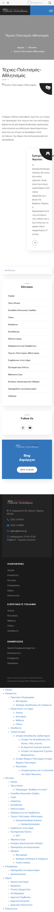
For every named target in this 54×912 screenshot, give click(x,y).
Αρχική (20, 47)
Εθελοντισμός (15, 339)
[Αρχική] (15, 10)
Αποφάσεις (12, 663)
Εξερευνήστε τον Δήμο (21, 708)
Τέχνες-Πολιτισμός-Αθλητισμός (23, 353)
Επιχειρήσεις (13, 585)
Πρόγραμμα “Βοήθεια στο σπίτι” (32, 789)
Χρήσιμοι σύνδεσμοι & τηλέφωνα (32, 858)
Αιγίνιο (10, 610)
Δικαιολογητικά (18, 874)
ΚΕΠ (18, 835)
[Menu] (50, 11)
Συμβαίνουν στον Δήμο (19, 360)
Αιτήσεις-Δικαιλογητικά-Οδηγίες (24, 381)
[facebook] (3, 2)
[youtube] (8, 2)
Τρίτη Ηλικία (14, 303)
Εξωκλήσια (21, 766)
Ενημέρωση (13, 658)
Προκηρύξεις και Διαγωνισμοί (22, 389)
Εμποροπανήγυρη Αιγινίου (29, 820)
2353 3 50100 (17, 519)
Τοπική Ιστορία (17, 732)
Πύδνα (10, 625)
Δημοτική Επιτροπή (19, 901)
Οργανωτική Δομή (19, 881)
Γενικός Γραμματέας (20, 889)
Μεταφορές (21, 701)
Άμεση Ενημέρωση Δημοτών (21, 648)
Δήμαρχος (15, 885)
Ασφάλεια (13, 324)
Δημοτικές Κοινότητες (21, 905)
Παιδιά (11, 296)
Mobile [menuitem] (29, 3)
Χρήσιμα (12, 396)
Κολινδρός (12, 615)
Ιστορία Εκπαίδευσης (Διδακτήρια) (33, 735)
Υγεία (10, 317)
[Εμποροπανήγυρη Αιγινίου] (14, 199)
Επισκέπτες (13, 575)
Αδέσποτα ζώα (15, 374)
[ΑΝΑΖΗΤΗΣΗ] (48, 270)
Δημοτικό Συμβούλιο (20, 897)
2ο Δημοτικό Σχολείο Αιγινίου (35, 747)
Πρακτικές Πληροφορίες (22, 697)
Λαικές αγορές (23, 862)
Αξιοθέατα (12, 631)
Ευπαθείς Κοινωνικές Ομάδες (22, 310)
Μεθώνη (11, 620)
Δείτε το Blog (27, 470)
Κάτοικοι (32, 47)
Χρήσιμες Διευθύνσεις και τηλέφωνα (34, 705)
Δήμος (10, 590)
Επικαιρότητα (14, 653)
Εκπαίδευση (13, 331)
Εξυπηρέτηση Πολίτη (18, 367)
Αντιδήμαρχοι (17, 893)
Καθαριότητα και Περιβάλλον (22, 346)
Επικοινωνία (13, 595)
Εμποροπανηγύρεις (30, 824)
